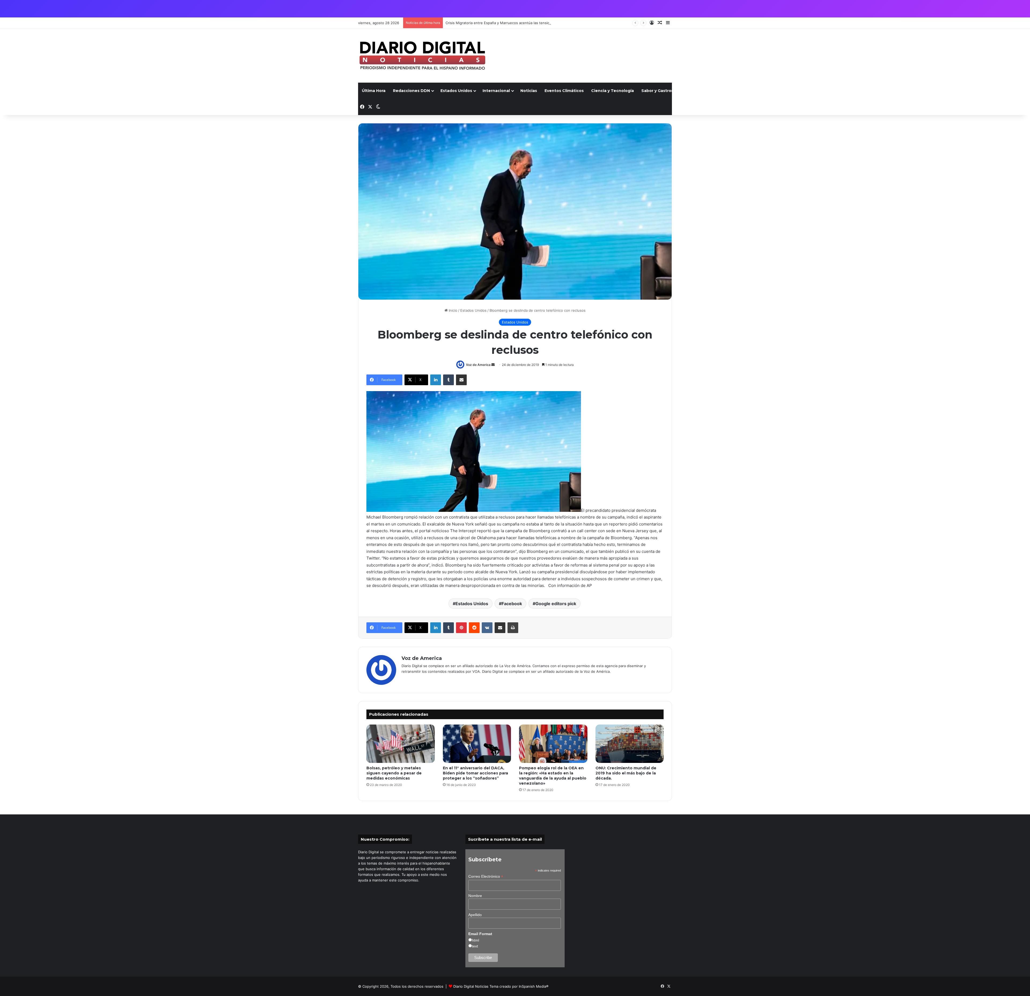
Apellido (475, 915)
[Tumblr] (448, 379)
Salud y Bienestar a (711, 90)
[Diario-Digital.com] (422, 55)
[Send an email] (493, 365)
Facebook (512, 603)
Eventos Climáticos (564, 90)
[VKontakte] (487, 627)
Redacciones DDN (411, 90)
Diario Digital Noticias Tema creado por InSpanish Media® (501, 986)
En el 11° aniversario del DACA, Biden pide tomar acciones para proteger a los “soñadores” (475, 773)
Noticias (528, 90)
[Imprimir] (512, 627)
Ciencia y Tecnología (612, 90)
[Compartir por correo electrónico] (461, 379)
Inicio (452, 310)
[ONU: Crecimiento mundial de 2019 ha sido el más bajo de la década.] (629, 744)
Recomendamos (806, 90)
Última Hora (373, 90)
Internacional (496, 90)
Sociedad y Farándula (760, 90)
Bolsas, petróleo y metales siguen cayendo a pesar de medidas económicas (394, 773)
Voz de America (478, 365)
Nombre (475, 896)
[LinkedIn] (435, 379)
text (475, 946)
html (475, 940)
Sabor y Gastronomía (662, 90)
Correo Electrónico (485, 876)
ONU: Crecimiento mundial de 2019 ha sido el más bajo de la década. (625, 773)
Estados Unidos (456, 90)
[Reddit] (474, 627)
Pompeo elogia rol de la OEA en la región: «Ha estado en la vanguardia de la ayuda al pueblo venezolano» (552, 776)
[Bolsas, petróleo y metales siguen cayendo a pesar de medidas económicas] (400, 744)
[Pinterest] (461, 627)
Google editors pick (555, 603)
